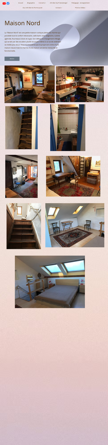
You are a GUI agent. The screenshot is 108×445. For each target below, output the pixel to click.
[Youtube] (4, 3)
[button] (12, 59)
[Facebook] (8, 3)
